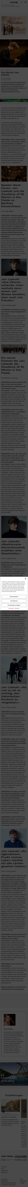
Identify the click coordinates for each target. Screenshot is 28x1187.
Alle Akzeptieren (14, 596)
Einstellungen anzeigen (14, 605)
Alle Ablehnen (14, 601)
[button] (25, 578)
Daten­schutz (11, 608)
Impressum (17, 608)
